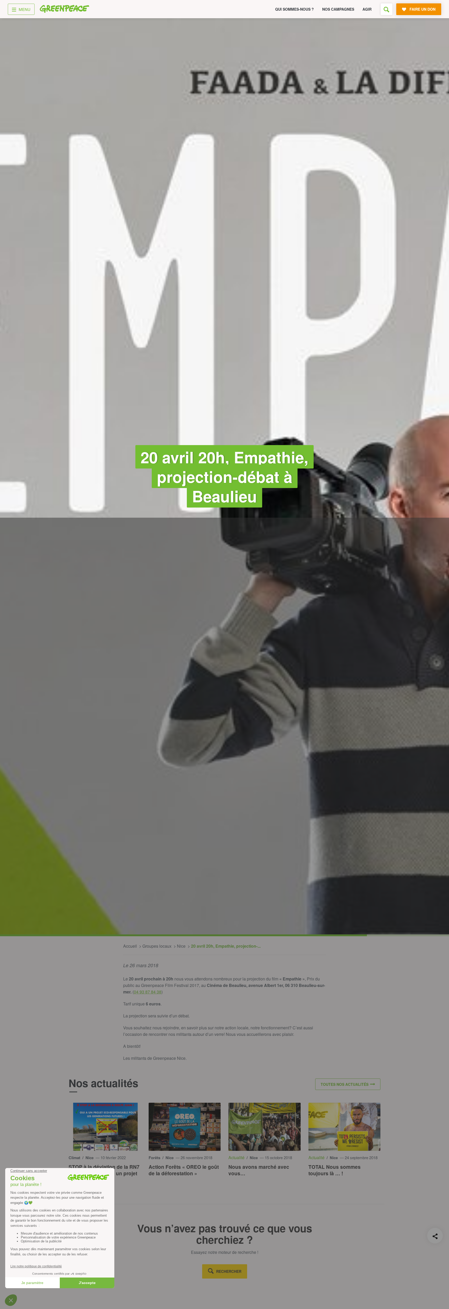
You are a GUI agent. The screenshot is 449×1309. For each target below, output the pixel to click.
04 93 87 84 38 (147, 992)
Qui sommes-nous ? (294, 9)
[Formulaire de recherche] (386, 9)
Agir (367, 9)
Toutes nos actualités (344, 1084)
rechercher (228, 1271)
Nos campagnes (338, 9)
